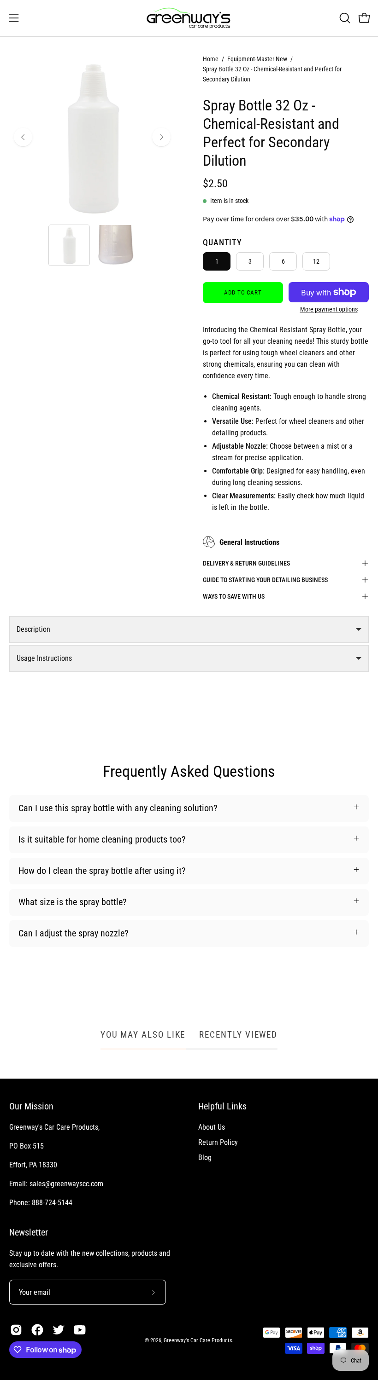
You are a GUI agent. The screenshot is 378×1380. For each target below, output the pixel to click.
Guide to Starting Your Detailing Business (265, 579)
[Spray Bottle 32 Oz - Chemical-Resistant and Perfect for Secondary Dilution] (69, 245)
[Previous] (23, 137)
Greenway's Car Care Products (198, 1340)
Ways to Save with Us (234, 596)
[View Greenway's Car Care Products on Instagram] (16, 1330)
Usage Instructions (44, 658)
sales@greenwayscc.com (66, 1183)
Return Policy (218, 1142)
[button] (343, 18)
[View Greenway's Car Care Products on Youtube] (80, 1330)
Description (33, 629)
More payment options (329, 309)
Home (211, 59)
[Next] (161, 137)
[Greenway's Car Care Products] (189, 18)
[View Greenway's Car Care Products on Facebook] (37, 1330)
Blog (205, 1157)
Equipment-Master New (257, 59)
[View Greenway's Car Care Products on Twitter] (58, 1330)
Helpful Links (222, 1106)
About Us (211, 1127)
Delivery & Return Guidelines (246, 563)
